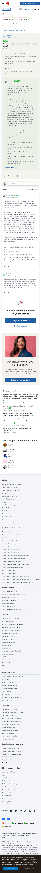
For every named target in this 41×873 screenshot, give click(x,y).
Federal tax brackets (8, 663)
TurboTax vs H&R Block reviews (11, 754)
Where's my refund (8, 682)
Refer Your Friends (7, 700)
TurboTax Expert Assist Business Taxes (13, 558)
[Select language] (20, 9)
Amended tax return (8, 639)
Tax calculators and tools (9, 709)
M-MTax (10, 444)
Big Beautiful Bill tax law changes (12, 697)
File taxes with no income (10, 633)
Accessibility (21, 838)
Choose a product (24, 19)
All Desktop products (8, 597)
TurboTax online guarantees (10, 490)
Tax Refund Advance (8, 499)
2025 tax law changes (8, 666)
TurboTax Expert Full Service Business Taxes (15, 555)
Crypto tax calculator (8, 727)
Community (5, 694)
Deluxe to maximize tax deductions (13, 535)
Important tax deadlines (9, 660)
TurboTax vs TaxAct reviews (10, 760)
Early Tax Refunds (7, 520)
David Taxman (10, 274)
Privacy (28, 833)
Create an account (20, 326)
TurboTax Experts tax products (11, 544)
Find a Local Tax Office (9, 573)
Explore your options (20, 380)
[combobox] (16, 14)
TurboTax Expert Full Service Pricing (13, 553)
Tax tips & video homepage (10, 618)
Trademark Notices (23, 836)
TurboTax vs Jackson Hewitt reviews (13, 763)
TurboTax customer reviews (10, 748)
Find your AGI (6, 648)
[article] (20, 231)
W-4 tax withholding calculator (11, 721)
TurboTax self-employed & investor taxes (14, 538)
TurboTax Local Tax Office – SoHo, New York (16, 576)
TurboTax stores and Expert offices (12, 567)
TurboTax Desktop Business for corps (13, 609)
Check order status (8, 603)
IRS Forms (5, 493)
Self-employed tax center (10, 496)
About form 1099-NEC (9, 636)
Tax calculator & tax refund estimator (13, 712)
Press (23, 833)
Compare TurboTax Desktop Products (13, 594)
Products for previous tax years (11, 514)
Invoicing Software (8, 802)
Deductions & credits (9, 432)
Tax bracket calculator (8, 715)
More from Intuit (7, 793)
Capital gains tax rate (8, 642)
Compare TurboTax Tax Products (12, 484)
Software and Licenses (9, 836)
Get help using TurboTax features (13, 24)
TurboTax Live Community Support (13, 676)
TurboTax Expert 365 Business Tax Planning (15, 564)
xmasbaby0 (11, 460)
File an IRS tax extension (9, 685)
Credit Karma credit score (10, 787)
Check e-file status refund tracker (12, 718)
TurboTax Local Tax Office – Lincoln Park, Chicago (17, 582)
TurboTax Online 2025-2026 (10, 487)
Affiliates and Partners (9, 838)
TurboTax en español (8, 523)
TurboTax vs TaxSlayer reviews (11, 757)
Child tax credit (7, 657)
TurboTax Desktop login (9, 591)
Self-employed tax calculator (11, 724)
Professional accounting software (12, 784)
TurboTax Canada (7, 511)
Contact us (5, 679)
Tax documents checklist (9, 736)
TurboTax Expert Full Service (11, 550)
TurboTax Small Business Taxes (11, 561)
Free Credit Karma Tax (9, 790)
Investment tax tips (8, 654)
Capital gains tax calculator (10, 730)
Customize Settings (29, 868)
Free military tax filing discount (11, 541)
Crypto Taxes (6, 502)
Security (34, 833)
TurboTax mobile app (8, 517)
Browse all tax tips (7, 621)
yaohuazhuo (9, 35)
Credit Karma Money (8, 505)
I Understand (10, 868)
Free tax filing (6, 532)
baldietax (11, 466)
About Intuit (6, 833)
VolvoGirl (10, 81)
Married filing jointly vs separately (12, 624)
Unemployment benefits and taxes (12, 651)
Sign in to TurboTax (22, 320)
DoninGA (11, 455)
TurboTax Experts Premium (10, 547)
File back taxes (6, 645)
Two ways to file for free (9, 688)
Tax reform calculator (8, 739)
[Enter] (4, 14)
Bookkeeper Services (8, 799)
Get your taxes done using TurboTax (14, 30)
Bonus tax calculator (8, 733)
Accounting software (8, 772)
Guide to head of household (11, 627)
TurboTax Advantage (8, 606)
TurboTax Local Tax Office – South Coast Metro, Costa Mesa (20, 579)
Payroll (4, 775)
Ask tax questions (8, 19)
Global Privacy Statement (9, 859)
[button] (6, 9)
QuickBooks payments (9, 778)
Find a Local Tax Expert (9, 570)
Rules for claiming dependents (11, 630)
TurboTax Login (7, 691)
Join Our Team (15, 833)
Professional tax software (9, 781)
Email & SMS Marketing (9, 796)
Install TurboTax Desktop (9, 600)
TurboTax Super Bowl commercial (12, 751)
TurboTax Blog (6, 508)
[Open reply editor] (20, 184)
